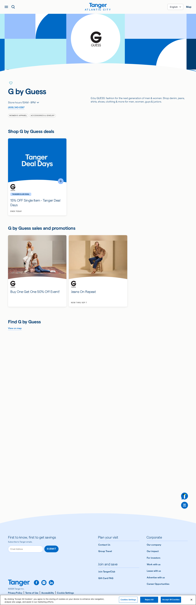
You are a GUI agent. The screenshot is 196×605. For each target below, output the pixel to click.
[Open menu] (6, 7)
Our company (154, 545)
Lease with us (154, 571)
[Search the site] (13, 7)
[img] (98, 5)
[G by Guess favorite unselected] (11, 83)
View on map (15, 328)
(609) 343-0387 (16, 107)
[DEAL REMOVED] (184, 505)
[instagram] (44, 582)
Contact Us (104, 545)
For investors (153, 558)
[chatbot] (184, 496)
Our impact (153, 551)
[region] (98, 600)
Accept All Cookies (170, 599)
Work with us (153, 564)
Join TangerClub (106, 571)
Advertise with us (156, 577)
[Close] (191, 600)
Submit (51, 549)
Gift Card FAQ (105, 578)
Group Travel (105, 551)
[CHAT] (184, 496)
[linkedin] (51, 582)
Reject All (149, 599)
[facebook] (36, 582)
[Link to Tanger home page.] (19, 583)
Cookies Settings (128, 599)
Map (188, 6)
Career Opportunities (158, 584)
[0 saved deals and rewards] (184, 505)
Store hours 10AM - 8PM (22, 102)
